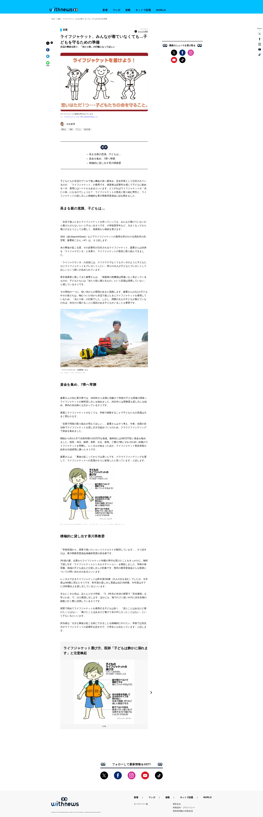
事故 (71, 129)
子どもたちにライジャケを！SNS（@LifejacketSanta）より (81, 117)
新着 (105, 10)
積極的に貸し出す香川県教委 (105, 163)
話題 (59, 19)
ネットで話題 (143, 10)
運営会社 (177, 804)
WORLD (161, 10)
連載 (128, 10)
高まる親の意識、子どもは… (105, 154)
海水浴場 (87, 129)
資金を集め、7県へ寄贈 (102, 158)
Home (53, 19)
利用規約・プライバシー (184, 807)
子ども (78, 129)
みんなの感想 (143, 31)
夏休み (64, 129)
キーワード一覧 (141, 804)
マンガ (117, 10)
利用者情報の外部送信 (183, 811)
